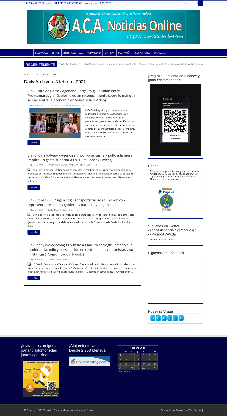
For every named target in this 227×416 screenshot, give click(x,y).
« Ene (120, 371)
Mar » (127, 371)
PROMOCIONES (142, 52)
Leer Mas (34, 142)
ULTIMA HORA (72, 105)
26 (143, 368)
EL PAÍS (55, 52)
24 (132, 368)
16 (126, 363)
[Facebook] (179, 3)
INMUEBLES (160, 52)
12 (143, 359)
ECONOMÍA (124, 52)
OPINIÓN (109, 52)
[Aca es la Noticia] (113, 26)
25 (137, 368)
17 (132, 363)
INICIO (28, 52)
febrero (46, 74)
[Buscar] (200, 3)
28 (155, 368)
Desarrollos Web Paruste (188, 410)
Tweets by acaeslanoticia (162, 239)
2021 (36, 74)
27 (149, 368)
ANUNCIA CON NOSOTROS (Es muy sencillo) (75, 3)
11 (137, 359)
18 (137, 363)
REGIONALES (41, 52)
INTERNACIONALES (73, 52)
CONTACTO (105, 3)
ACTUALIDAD (94, 52)
